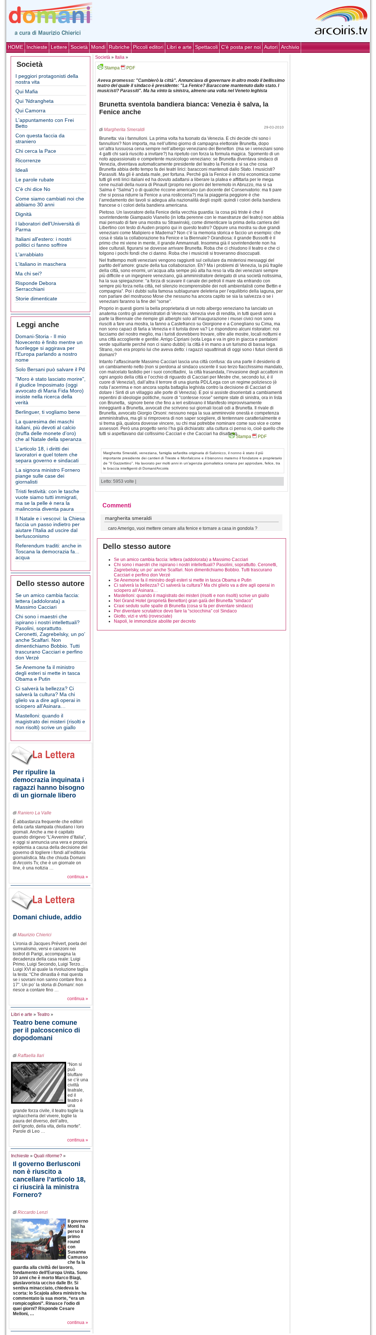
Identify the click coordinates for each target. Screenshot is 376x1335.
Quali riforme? (48, 1155)
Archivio (290, 47)
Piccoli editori (148, 47)
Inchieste (36, 47)
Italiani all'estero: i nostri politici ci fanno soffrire (43, 242)
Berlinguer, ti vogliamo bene (47, 412)
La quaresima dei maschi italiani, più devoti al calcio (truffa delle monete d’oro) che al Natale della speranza (48, 430)
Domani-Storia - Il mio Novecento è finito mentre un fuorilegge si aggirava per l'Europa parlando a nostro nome (49, 348)
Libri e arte (179, 47)
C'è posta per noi (241, 47)
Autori (271, 47)
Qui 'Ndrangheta (34, 101)
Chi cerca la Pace (35, 151)
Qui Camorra (30, 110)
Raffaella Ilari (31, 1055)
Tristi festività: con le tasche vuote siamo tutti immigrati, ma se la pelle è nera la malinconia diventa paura (47, 500)
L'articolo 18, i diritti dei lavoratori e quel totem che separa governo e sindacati (47, 454)
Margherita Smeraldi (124, 129)
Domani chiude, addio (47, 917)
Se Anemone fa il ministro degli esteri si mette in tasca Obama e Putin (47, 673)
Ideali (21, 170)
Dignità (23, 214)
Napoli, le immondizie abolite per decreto (155, 621)
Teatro (43, 1014)
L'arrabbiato (29, 254)
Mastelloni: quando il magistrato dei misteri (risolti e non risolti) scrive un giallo (50, 721)
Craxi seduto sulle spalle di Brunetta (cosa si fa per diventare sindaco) (183, 605)
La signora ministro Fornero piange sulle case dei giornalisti (47, 476)
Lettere (59, 47)
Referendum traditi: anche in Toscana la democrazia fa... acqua (48, 551)
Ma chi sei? (28, 273)
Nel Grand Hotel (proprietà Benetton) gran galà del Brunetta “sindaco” (183, 600)
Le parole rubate (34, 179)
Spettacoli (206, 47)
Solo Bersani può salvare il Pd (50, 369)
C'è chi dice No (32, 189)
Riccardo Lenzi (33, 1212)
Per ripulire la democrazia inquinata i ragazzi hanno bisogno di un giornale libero (48, 783)
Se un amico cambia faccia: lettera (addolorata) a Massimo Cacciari (47, 601)
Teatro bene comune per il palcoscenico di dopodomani (46, 1030)
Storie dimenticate (36, 298)
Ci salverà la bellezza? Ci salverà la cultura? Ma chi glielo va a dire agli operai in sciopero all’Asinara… (47, 697)
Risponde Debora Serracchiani (35, 286)
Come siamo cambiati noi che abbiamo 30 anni (49, 201)
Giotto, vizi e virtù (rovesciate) (143, 616)
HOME (15, 47)
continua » (77, 876)
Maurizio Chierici (34, 934)
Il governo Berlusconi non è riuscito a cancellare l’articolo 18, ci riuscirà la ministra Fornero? (49, 1179)
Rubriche (119, 47)
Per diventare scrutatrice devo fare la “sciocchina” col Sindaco (175, 611)
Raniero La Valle (34, 812)
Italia (119, 57)
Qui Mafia (26, 91)
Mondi (98, 47)
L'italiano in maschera (40, 264)
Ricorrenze (28, 160)
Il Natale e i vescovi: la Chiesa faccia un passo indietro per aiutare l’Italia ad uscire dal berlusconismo (50, 527)
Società (79, 47)
